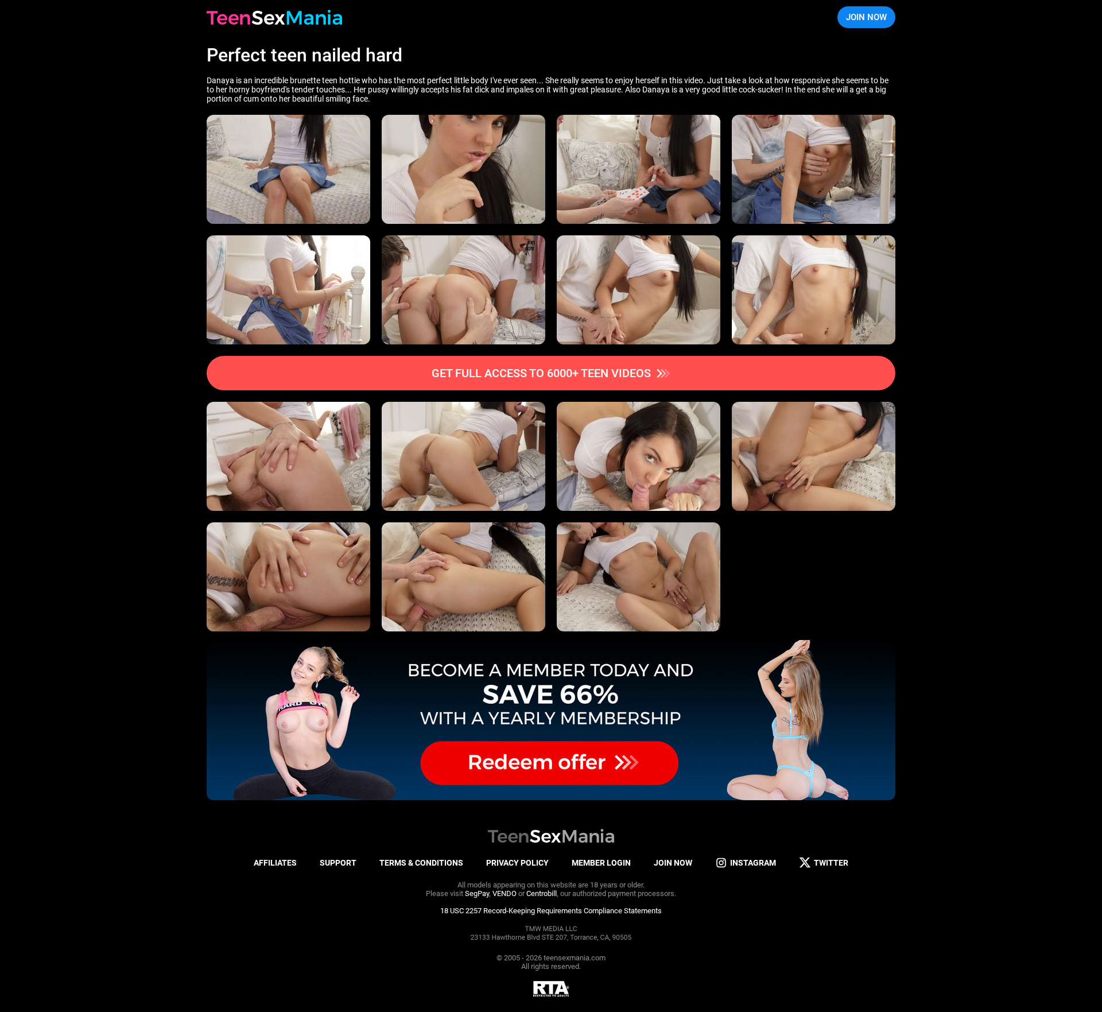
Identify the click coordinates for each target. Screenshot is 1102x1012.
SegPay (477, 893)
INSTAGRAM (753, 862)
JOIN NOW (866, 17)
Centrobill (541, 893)
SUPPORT (338, 862)
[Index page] (274, 17)
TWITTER (831, 862)
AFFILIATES (275, 862)
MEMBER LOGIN (601, 862)
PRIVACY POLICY (517, 862)
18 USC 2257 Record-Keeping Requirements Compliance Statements (551, 910)
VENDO (504, 893)
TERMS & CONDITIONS (421, 862)
